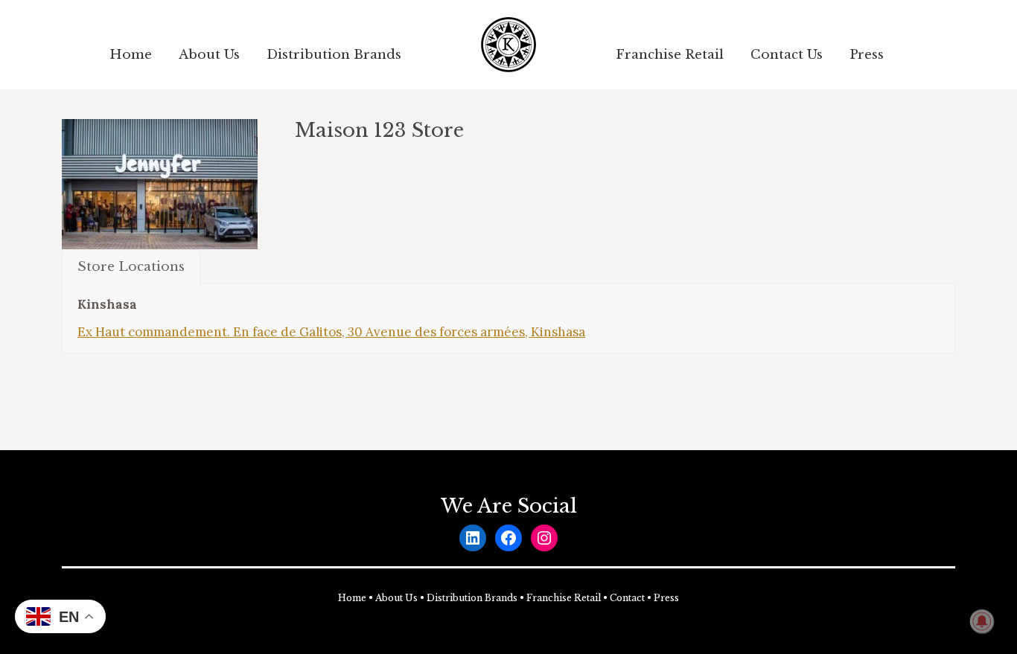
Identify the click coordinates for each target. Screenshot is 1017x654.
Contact (627, 597)
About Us (396, 597)
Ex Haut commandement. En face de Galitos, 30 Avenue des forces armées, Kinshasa (331, 332)
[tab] (131, 266)
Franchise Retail (563, 597)
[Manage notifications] (982, 621)
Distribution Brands (472, 597)
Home (352, 597)
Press (666, 597)
